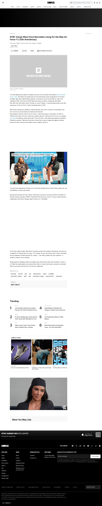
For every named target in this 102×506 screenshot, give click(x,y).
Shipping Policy (20, 463)
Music (16, 305)
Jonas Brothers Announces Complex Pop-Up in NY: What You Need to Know (26, 309)
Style (33, 366)
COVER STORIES (63, 6)
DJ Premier (51, 273)
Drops (17, 458)
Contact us (33, 458)
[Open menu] (2, 2)
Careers (32, 455)
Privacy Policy (81, 461)
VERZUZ (72, 6)
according (12, 118)
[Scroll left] (11, 352)
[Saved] (94, 2)
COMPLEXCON (87, 6)
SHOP (12, 6)
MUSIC (32, 6)
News (25, 276)
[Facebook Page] (72, 446)
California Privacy (33, 487)
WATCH (79, 6)
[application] (38, 168)
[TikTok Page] (96, 446)
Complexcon (5, 476)
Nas (30, 273)
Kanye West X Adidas (16, 276)
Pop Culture (48, 305)
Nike (26, 273)
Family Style (4, 478)
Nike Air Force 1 (37, 273)
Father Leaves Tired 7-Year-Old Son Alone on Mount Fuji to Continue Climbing (25, 326)
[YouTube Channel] (88, 446)
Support (18, 460)
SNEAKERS (25, 6)
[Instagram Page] (84, 446)
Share (32, 50)
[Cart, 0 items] (100, 3)
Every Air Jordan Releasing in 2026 (19, 367)
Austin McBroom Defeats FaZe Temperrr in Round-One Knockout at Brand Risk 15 (55, 309)
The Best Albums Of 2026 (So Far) (61, 367)
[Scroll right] (66, 352)
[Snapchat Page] (92, 446)
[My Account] (97, 3)
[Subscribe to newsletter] (95, 456)
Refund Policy (20, 465)
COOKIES (75, 487)
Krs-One (20, 273)
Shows (3, 473)
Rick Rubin (13, 273)
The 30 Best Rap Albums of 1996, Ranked (54, 318)
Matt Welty (15, 284)
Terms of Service (92, 461)
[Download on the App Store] (87, 435)
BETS (55, 6)
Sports (3, 465)
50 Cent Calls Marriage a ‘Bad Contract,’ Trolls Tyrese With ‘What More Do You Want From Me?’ (26, 318)
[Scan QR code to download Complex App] (98, 434)
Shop (17, 455)
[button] (93, 487)
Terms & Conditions (7, 487)
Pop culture (4, 463)
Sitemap (67, 487)
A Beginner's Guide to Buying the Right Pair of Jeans (41, 368)
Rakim (44, 273)
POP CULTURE (47, 6)
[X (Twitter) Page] (76, 446)
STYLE (18, 6)
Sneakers (12, 33)
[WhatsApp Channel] (80, 446)
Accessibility (57, 487)
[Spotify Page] (100, 446)
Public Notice (46, 487)
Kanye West (59, 276)
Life (16, 322)
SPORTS (39, 6)
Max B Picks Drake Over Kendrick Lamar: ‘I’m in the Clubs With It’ (54, 326)
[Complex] (51, 3)
